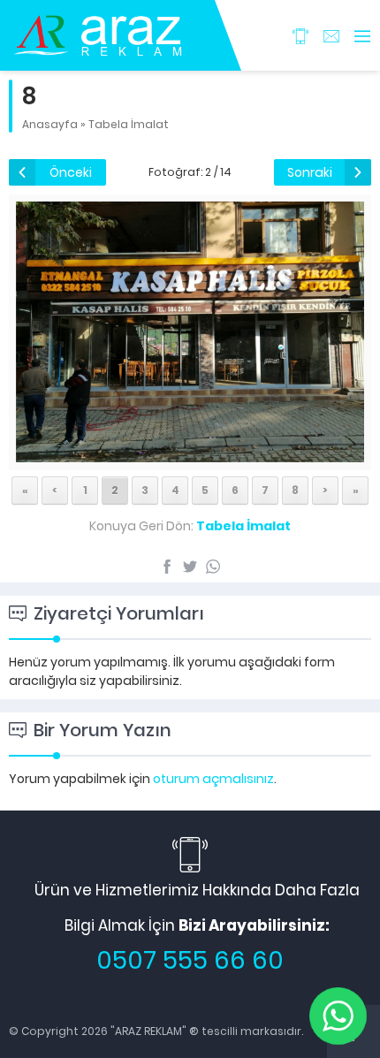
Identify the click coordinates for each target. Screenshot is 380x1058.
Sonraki (309, 172)
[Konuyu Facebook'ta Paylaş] (167, 566)
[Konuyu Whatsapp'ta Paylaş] (213, 566)
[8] (190, 452)
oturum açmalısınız (213, 779)
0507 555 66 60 (190, 960)
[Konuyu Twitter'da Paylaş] (190, 566)
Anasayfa (50, 124)
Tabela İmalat (128, 124)
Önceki (70, 172)
